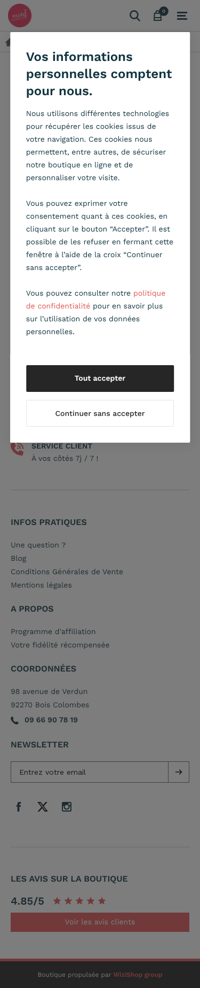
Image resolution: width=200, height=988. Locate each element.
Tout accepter (100, 378)
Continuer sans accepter (100, 414)
